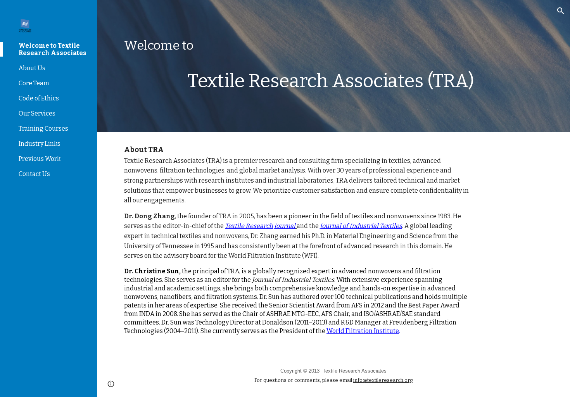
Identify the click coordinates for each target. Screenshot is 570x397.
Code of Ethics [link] (39, 98)
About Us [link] (32, 68)
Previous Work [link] (39, 158)
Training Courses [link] (43, 128)
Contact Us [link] (34, 174)
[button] (560, 11)
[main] (333, 45)
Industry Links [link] (39, 143)
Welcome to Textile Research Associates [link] (52, 49)
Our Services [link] (37, 113)
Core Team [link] (34, 83)
